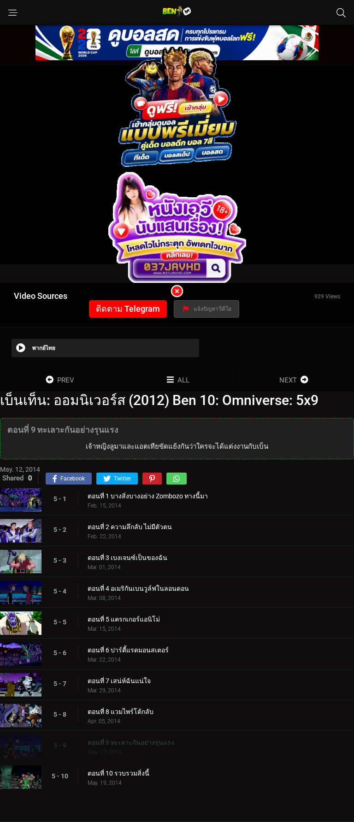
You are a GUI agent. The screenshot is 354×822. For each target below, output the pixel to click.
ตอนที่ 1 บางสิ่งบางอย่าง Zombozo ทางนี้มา (148, 496)
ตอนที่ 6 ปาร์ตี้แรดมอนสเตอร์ (128, 650)
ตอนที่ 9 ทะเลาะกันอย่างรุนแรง (131, 742)
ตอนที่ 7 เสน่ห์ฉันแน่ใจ (119, 681)
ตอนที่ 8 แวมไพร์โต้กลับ (120, 711)
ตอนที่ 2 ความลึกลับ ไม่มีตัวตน (130, 527)
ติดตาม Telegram (128, 309)
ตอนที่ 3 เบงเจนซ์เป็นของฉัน (127, 557)
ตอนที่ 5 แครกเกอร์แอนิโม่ (124, 619)
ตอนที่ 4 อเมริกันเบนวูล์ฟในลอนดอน (138, 588)
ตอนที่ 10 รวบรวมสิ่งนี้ (118, 773)
